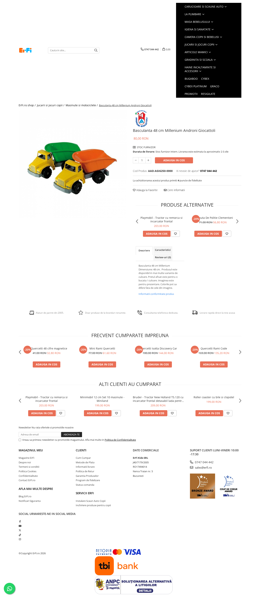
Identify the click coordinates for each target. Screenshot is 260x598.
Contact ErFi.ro (27, 480)
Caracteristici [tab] (163, 250)
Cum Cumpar (83, 458)
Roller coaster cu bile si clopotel (214, 397)
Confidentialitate (28, 476)
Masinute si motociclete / (82, 105)
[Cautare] (96, 50)
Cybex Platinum (196, 86)
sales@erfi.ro (203, 467)
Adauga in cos (174, 160)
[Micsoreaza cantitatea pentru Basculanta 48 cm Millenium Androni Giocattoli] (136, 160)
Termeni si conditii (29, 466)
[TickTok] (20, 535)
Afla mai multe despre (36, 489)
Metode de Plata (85, 462)
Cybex (205, 78)
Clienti (81, 450)
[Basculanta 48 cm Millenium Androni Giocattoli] (73, 164)
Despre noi (25, 462)
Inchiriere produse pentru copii (93, 505)
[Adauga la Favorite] (175, 234)
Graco (214, 86)
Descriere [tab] (144, 250)
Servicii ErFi (85, 493)
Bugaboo (191, 78)
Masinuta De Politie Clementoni (213, 218)
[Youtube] (20, 526)
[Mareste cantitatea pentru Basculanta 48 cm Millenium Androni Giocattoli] (148, 160)
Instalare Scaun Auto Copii (90, 501)
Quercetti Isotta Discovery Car (158, 348)
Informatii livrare (85, 466)
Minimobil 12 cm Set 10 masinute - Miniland (102, 399)
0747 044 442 (204, 462)
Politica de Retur (85, 471)
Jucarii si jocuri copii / (51, 105)
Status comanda (85, 484)
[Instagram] (20, 539)
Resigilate (208, 94)
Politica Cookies (27, 471)
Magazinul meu (31, 450)
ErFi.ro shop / (27, 105)
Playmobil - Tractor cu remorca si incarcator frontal (161, 219)
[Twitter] (20, 530)
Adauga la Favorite (147, 190)
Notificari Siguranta (30, 501)
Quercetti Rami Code (214, 348)
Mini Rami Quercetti (102, 348)
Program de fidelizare (88, 480)
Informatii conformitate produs (156, 294)
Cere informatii (176, 190)
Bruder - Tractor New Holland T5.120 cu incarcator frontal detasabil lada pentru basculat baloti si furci (158, 399)
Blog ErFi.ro (25, 496)
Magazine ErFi (26, 458)
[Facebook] (20, 521)
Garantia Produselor (87, 476)
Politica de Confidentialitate (120, 439)
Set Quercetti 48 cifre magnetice (46, 348)
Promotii (191, 94)
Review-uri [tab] (163, 257)
